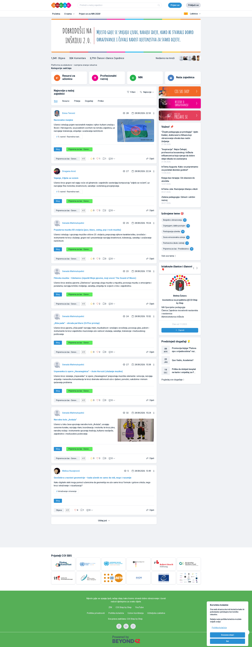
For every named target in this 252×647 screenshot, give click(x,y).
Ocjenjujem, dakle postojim (174, 226)
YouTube (139, 607)
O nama (68, 14)
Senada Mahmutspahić (73, 223)
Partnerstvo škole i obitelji (173, 243)
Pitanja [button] (77, 101)
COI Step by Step (124, 607)
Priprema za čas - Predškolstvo (176, 249)
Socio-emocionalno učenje (174, 237)
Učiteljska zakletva (156, 613)
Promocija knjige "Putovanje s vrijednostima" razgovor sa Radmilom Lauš (184, 350)
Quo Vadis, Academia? (182, 360)
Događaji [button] (89, 101)
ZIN (110, 607)
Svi (227, 641)
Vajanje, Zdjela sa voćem (66, 178)
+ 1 (83, 159)
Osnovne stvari (227, 635)
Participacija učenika (171, 231)
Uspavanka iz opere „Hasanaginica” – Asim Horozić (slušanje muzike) (88, 371)
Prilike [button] (101, 101)
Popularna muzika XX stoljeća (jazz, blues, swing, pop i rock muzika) (87, 230)
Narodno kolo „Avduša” (65, 419)
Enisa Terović (68, 113)
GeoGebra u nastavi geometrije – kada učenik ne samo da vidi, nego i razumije (92, 477)
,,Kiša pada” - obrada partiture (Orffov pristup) (77, 323)
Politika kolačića (219, 627)
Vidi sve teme (167, 256)
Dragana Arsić (69, 171)
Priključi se (193, 5)
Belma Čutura (180, 296)
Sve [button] (55, 101)
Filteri (132, 92)
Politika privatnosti (96, 613)
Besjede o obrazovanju (172, 220)
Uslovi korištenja (136, 613)
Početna (56, 14)
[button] (193, 268)
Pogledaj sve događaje (172, 379)
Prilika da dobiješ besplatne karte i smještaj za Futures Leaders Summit (184, 371)
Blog (58, 149)
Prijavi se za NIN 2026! (89, 14)
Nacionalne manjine (63, 120)
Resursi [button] (65, 101)
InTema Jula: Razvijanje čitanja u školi (179, 189)
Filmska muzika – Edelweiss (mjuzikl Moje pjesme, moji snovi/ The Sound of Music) (95, 278)
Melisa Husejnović (71, 471)
